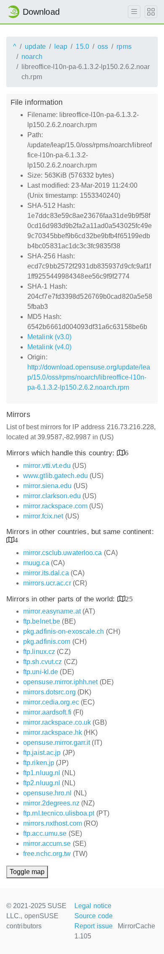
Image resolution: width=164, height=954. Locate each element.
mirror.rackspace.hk (52, 732)
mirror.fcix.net (43, 516)
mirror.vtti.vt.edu (47, 465)
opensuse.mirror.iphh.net (60, 682)
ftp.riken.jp (38, 762)
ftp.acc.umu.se (44, 833)
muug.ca (36, 562)
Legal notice (92, 905)
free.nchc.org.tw (47, 853)
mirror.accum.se (47, 843)
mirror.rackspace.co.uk (57, 722)
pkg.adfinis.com (47, 641)
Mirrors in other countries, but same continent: (80, 532)
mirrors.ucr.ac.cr (47, 583)
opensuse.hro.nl (47, 793)
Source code (93, 915)
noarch (31, 56)
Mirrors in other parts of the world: (61, 599)
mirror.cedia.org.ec (51, 702)
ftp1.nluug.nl (41, 772)
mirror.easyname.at (52, 611)
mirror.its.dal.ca (46, 573)
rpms (123, 46)
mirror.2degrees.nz (51, 803)
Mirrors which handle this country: (61, 453)
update (35, 46)
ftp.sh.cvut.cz (42, 661)
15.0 (82, 46)
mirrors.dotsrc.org (49, 692)
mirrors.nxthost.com (52, 823)
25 (129, 598)
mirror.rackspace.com (55, 506)
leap (60, 46)
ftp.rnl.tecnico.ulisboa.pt (59, 813)
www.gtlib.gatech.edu (55, 475)
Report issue (93, 926)
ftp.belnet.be (41, 621)
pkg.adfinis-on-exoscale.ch (63, 631)
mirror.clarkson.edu (52, 496)
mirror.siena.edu (47, 485)
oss (103, 46)
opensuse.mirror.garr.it (56, 742)
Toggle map (27, 871)
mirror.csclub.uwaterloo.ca (62, 552)
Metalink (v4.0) (49, 347)
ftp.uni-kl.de (40, 671)
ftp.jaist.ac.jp (42, 752)
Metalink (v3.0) (49, 336)
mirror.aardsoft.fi (47, 712)
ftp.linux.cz (39, 651)
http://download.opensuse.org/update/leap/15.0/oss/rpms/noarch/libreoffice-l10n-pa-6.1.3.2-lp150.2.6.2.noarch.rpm (88, 377)
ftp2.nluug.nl (41, 783)
